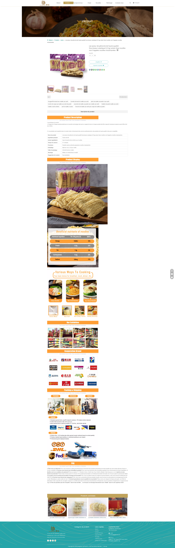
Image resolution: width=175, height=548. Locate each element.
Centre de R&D (98, 534)
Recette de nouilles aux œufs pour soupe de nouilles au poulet (90, 106)
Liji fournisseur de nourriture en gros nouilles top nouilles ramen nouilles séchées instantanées (125, 517)
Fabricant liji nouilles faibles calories (85, 517)
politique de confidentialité (101, 540)
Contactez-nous (98, 538)
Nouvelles (97, 536)
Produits (97, 531)
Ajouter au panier (97, 65)
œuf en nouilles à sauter (67, 106)
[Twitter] (50, 540)
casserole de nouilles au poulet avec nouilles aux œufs (86, 104)
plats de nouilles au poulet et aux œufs (100, 101)
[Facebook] (48, 540)
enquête (98, 62)
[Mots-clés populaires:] (130, 3)
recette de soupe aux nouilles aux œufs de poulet (59, 104)
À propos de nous (99, 533)
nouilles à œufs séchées (53, 106)
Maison (96, 529)
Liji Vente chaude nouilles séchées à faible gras (105, 517)
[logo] (54, 529)
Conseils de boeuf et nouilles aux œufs (80, 101)
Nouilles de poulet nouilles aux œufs (110, 104)
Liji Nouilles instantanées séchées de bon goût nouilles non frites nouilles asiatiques (65, 517)
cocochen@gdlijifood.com (114, 534)
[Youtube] (53, 540)
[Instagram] (55, 540)
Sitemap (105, 546)
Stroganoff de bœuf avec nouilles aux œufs (58, 101)
